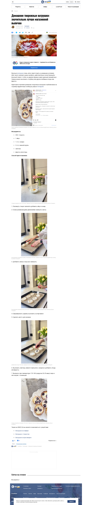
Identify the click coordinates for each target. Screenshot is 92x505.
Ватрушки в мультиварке (23, 437)
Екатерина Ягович (19, 26)
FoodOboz (20, 446)
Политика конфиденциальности (73, 486)
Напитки (31, 6)
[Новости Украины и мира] (13, 446)
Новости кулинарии (73, 6)
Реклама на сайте (27, 488)
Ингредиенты (52, 493)
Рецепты (18, 6)
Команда (39, 486)
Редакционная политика (21, 443)
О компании (25, 486)
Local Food (59, 6)
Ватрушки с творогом (22, 434)
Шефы (45, 6)
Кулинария (27, 26)
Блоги (13, 498)
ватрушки (20, 73)
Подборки (45, 493)
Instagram (40, 86)
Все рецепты (15, 479)
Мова (67, 1)
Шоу (13, 501)
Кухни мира (39, 493)
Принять (71, 501)
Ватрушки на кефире (22, 431)
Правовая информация (57, 486)
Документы (40, 488)
